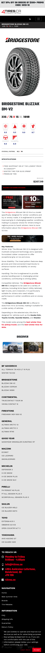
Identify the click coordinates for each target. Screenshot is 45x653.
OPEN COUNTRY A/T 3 (11, 528)
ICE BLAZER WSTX (9, 511)
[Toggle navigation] (38, 19)
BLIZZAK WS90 (8, 390)
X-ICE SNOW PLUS (9, 476)
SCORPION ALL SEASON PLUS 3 (15, 497)
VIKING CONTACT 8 (10, 404)
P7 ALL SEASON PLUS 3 (12, 494)
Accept (37, 650)
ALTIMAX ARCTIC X (10, 428)
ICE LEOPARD (7, 456)
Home (4, 593)
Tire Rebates (7, 604)
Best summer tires (9, 597)
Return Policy (7, 627)
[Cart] (30, 19)
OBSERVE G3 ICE (9, 525)
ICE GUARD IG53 (9, 542)
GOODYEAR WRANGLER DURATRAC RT (18, 442)
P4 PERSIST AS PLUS (10, 490)
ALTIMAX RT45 (8, 432)
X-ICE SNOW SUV (9, 480)
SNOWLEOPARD (8, 459)
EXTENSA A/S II (8, 521)
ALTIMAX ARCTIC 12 (10, 425)
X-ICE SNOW (7, 473)
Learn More (25, 650)
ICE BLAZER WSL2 (9, 507)
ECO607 (5, 452)
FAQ (3, 615)
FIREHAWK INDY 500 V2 (12, 414)
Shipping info (7, 619)
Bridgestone (10, 212)
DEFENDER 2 (7, 470)
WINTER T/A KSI (8, 373)
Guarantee (6, 623)
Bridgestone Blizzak (29, 228)
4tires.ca (10, 580)
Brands (5, 601)
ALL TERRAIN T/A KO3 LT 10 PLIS (16, 369)
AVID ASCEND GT (9, 538)
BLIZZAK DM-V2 (8, 383)
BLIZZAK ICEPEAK (9, 387)
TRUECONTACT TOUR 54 (12, 401)
